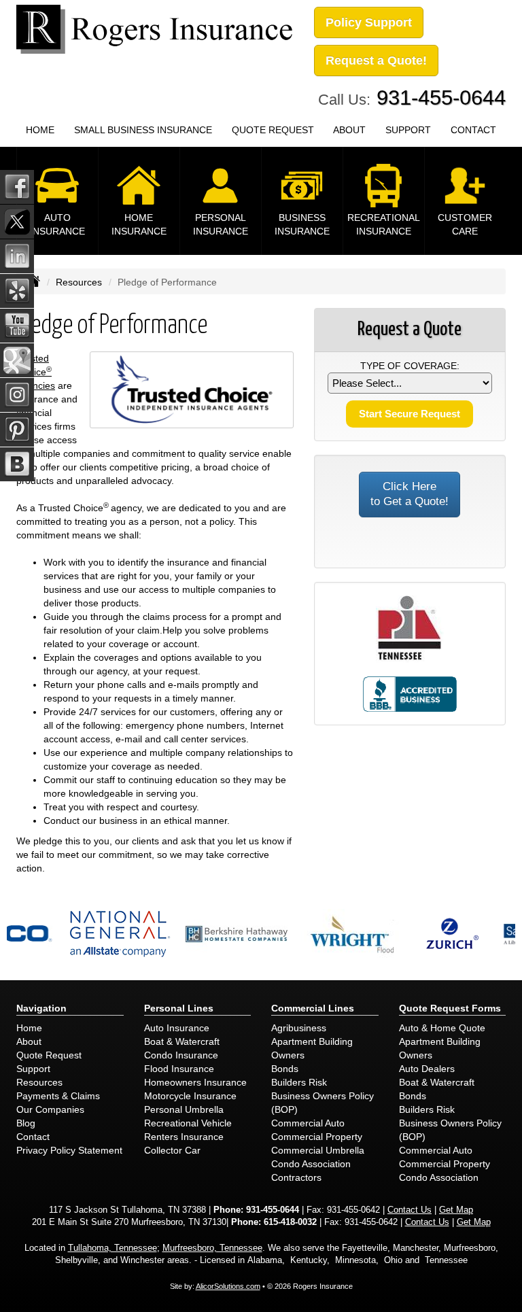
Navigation (41, 1008)
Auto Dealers (427, 1068)
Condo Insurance (181, 1055)
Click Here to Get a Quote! (409, 494)
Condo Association (311, 1163)
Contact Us (409, 1210)
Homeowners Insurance (195, 1082)
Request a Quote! (376, 60)
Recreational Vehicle (188, 1123)
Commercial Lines (312, 1008)
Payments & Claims (58, 1095)
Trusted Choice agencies (35, 372)
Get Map (456, 1210)
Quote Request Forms (450, 1008)
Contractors (296, 1177)
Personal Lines (178, 1008)
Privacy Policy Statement (69, 1150)
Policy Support (369, 22)
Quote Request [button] (273, 129)
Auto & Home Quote (442, 1027)
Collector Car (172, 1150)
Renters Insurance (184, 1136)
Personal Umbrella (184, 1109)
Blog (25, 1123)
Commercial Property (316, 1136)
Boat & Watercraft (182, 1041)
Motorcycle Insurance (190, 1095)
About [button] (349, 129)
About (28, 1041)
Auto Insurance (176, 1027)
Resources (79, 282)
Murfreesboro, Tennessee (212, 1248)
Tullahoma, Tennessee (112, 1248)
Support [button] (408, 129)
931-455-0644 (441, 97)
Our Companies (50, 1109)
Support (33, 1068)
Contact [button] (473, 129)
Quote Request (49, 1055)
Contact (33, 1136)
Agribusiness (298, 1027)
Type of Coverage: (409, 365)
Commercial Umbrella (317, 1150)
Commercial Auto (308, 1123)
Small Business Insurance (143, 129)
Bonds (284, 1068)
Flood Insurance (179, 1068)
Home (40, 129)
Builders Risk (299, 1082)
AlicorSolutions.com (228, 1286)
